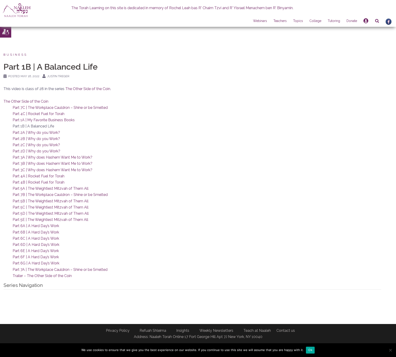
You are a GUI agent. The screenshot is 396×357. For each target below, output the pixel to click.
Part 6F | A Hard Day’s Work (36, 257)
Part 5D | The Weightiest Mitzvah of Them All (51, 213)
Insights (182, 330)
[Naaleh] (16, 10)
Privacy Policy (117, 330)
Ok (310, 350)
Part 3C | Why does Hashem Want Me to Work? (52, 170)
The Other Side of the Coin (87, 89)
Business (15, 54)
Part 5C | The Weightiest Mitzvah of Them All (50, 207)
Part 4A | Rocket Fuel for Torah (38, 176)
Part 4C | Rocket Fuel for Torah (38, 114)
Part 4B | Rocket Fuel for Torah (38, 182)
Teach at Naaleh (257, 330)
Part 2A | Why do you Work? (36, 132)
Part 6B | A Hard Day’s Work (36, 232)
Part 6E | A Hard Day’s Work (36, 251)
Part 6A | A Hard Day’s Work (36, 226)
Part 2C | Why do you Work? (36, 145)
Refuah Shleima (153, 330)
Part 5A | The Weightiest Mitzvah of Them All (50, 188)
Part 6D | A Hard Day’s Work (36, 244)
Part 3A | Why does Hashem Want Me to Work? (52, 157)
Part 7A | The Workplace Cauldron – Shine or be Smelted (60, 269)
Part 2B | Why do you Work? (36, 139)
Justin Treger (58, 76)
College (315, 21)
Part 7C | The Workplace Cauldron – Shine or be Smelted (60, 107)
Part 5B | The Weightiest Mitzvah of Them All (50, 201)
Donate (351, 21)
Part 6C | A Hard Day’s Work (36, 238)
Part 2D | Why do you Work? (36, 151)
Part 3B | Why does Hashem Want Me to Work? (52, 163)
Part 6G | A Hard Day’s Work (36, 263)
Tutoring (334, 21)
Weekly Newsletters (216, 330)
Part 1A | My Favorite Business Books (44, 120)
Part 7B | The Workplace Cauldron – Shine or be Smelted (60, 194)
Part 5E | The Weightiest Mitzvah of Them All (50, 219)
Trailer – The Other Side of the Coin (42, 276)
